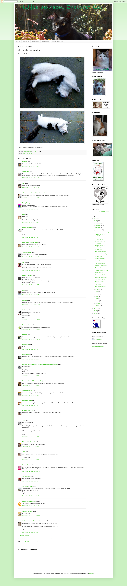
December (98, 223)
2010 (95, 308)
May (96, 296)
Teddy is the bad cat (27, 153)
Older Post (83, 539)
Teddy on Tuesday (100, 268)
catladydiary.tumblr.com (29, 501)
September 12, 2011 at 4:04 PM (30, 415)
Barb (23, 214)
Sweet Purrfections (27, 227)
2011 (95, 221)
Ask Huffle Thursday (100, 251)
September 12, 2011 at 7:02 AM (30, 166)
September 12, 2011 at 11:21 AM (31, 319)
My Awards (45, 41)
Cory (23, 262)
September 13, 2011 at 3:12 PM (30, 532)
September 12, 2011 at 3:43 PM (30, 405)
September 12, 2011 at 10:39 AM (31, 295)
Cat (23, 183)
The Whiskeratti (26, 476)
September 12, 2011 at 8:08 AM (30, 237)
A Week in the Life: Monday (100, 246)
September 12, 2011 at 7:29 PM (30, 459)
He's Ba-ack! (98, 256)
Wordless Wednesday (101, 254)
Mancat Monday (99, 282)
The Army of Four (27, 486)
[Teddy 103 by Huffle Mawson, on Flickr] (52, 143)
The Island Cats (26, 325)
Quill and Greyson (27, 511)
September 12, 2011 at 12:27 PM (31, 339)
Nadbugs (24, 334)
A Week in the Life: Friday (102, 232)
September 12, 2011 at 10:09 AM (31, 285)
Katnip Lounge (26, 203)
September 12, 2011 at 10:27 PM (31, 471)
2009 (95, 311)
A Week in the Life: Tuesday (100, 242)
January (97, 305)
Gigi (23, 290)
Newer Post (21, 539)
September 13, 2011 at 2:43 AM (30, 496)
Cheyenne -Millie (27, 400)
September (98, 230)
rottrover (24, 161)
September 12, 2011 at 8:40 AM (30, 247)
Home (18, 41)
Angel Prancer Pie (27, 390)
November (98, 225)
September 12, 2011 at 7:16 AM (30, 187)
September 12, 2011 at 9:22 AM (30, 257)
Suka (23, 420)
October (97, 227)
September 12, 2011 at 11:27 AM (31, 329)
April (96, 298)
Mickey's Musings (27, 275)
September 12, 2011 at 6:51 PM (30, 446)
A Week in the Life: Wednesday (100, 238)
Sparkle (24, 300)
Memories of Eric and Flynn (30, 242)
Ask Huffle (98, 261)
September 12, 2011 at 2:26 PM (30, 375)
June (96, 294)
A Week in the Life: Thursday (100, 235)
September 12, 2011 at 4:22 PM (30, 436)
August (97, 289)
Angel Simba (25, 171)
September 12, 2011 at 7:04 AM (30, 177)
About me (26, 41)
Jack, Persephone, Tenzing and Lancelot (33, 521)
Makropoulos (26, 354)
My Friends (35, 41)
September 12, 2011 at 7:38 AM (30, 222)
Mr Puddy (25, 310)
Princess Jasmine (27, 410)
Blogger (91, 573)
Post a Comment (24, 535)
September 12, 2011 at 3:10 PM (30, 385)
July (96, 291)
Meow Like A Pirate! (100, 258)
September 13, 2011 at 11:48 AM (31, 515)
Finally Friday (98, 249)
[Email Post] (40, 151)
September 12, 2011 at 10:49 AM (31, 304)
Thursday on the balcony (102, 275)
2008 (95, 313)
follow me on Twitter (104, 211)
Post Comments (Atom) (31, 542)
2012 (95, 218)
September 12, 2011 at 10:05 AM (31, 270)
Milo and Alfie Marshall (28, 442)
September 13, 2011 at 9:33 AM (30, 505)
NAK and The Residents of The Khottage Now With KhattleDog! (40, 364)
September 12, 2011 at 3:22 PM (30, 395)
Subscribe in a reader (98, 346)
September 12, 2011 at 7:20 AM (30, 209)
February (98, 303)
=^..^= (24, 451)
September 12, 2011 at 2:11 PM (30, 359)
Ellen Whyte (25, 344)
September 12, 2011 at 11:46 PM (31, 481)
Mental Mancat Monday (101, 270)
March (97, 301)
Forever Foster (26, 465)
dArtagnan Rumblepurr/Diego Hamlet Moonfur (35, 193)
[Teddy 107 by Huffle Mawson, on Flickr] (52, 108)
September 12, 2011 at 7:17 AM (30, 197)
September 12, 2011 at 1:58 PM (30, 349)
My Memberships (57, 41)
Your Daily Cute (26, 252)
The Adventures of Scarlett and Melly (32, 381)
